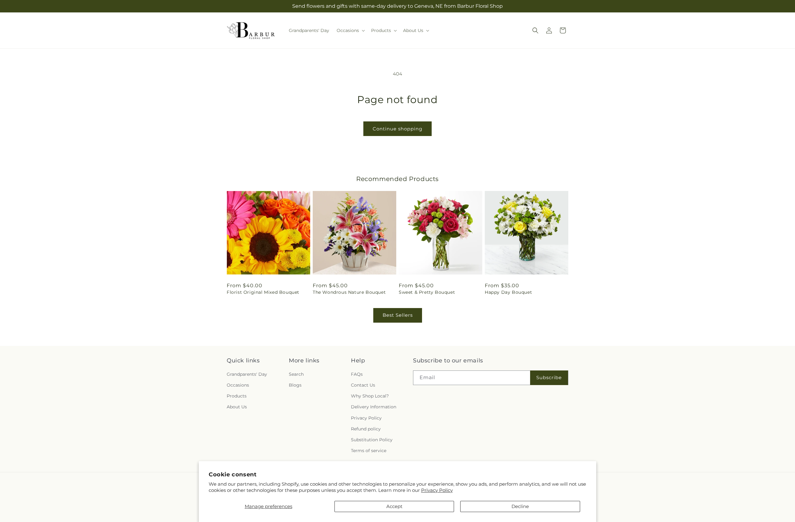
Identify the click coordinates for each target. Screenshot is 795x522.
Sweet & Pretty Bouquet (427, 292)
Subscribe (549, 378)
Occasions (238, 385)
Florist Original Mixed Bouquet (263, 292)
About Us (237, 407)
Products (237, 396)
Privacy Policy (437, 490)
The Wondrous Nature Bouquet (349, 292)
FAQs (357, 374)
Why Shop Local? (370, 396)
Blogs (295, 385)
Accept (394, 506)
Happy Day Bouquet (508, 292)
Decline (520, 506)
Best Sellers (398, 315)
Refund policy (366, 429)
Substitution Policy (372, 440)
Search (296, 374)
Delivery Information (373, 407)
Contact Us (363, 385)
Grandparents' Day (247, 374)
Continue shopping (397, 129)
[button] (350, 30)
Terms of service (368, 451)
